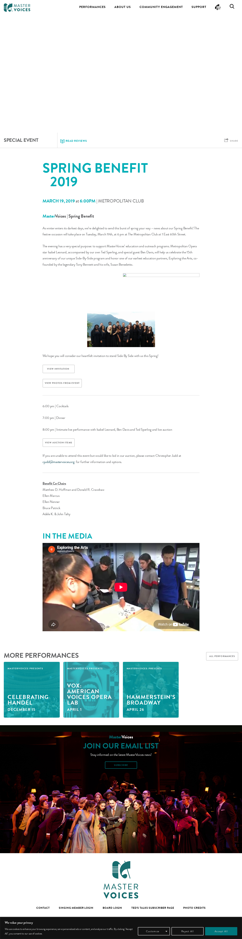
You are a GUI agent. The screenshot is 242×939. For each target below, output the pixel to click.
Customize (152, 931)
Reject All (187, 931)
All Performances (222, 656)
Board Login (112, 908)
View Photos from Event (62, 383)
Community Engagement (161, 7)
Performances (92, 7)
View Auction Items (58, 442)
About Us (122, 7)
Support (199, 7)
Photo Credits (194, 908)
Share (234, 141)
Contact (43, 908)
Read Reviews (76, 141)
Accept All (221, 931)
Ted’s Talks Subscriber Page (152, 908)
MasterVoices (17, 7)
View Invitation (58, 369)
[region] (121, 928)
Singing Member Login (76, 908)
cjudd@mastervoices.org (58, 461)
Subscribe (121, 765)
